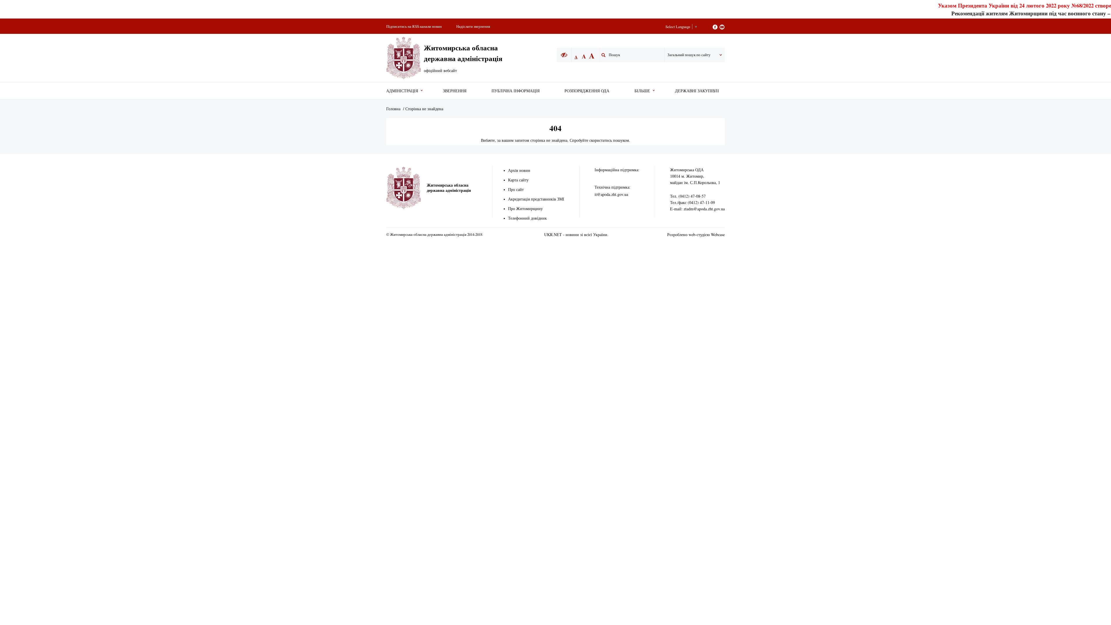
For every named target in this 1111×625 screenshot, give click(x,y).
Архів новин (519, 170)
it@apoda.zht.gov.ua (611, 194)
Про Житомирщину (525, 208)
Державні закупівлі (697, 90)
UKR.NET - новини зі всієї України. (576, 234)
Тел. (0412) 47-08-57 (688, 196)
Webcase (718, 234)
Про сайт (516, 189)
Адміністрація (402, 90)
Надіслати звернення (473, 26)
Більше (642, 90)
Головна (393, 108)
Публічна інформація (516, 90)
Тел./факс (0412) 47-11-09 (692, 202)
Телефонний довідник (527, 218)
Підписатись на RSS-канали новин (414, 26)
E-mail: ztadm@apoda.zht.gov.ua (697, 209)
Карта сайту (518, 180)
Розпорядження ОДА (586, 90)
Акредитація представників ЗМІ (536, 199)
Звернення (454, 90)
